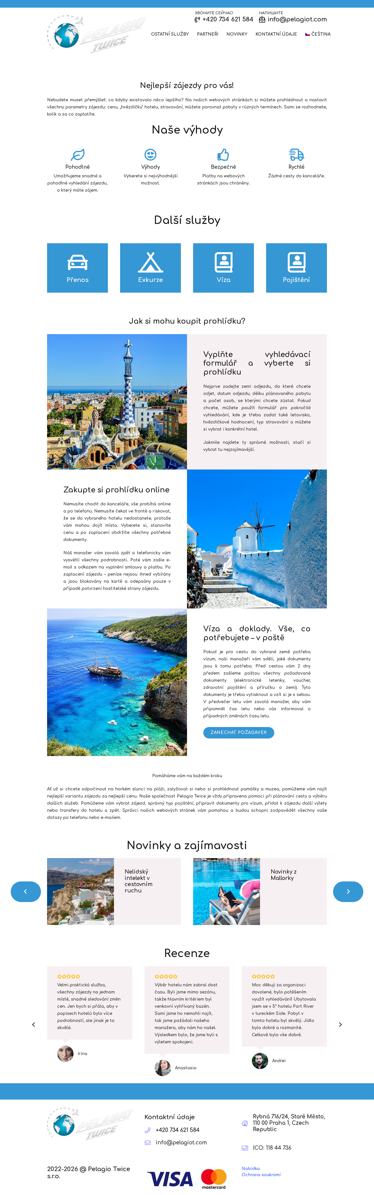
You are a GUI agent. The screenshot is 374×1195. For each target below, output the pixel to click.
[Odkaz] (96, 34)
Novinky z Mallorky (284, 875)
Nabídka (251, 1168)
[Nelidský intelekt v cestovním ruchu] (80, 891)
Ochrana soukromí (261, 1175)
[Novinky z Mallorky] (226, 891)
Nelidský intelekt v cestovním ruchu (139, 881)
